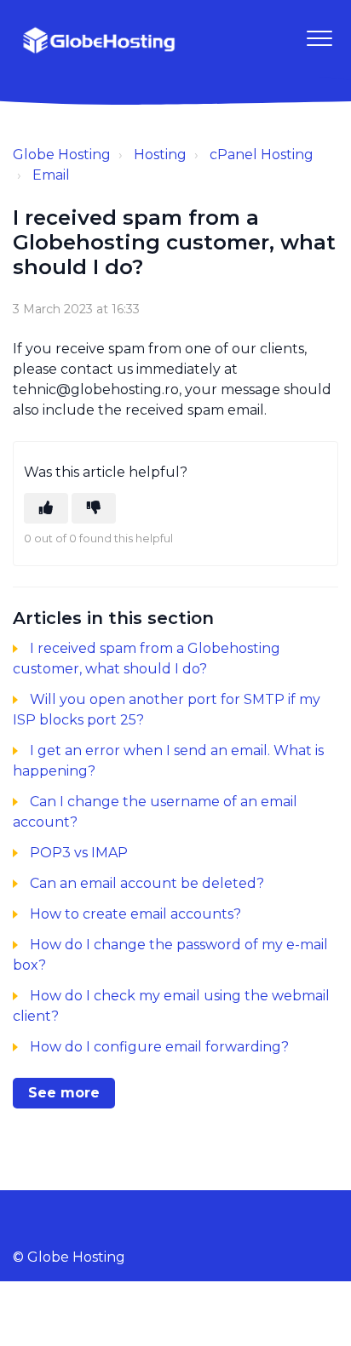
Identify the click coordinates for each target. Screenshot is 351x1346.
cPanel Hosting (262, 154)
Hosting (160, 154)
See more (64, 1093)
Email (51, 175)
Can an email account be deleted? (147, 883)
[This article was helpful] (46, 508)
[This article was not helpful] (94, 508)
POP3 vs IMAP (79, 853)
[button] (319, 38)
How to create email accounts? (135, 914)
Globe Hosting (62, 154)
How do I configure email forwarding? (159, 1047)
